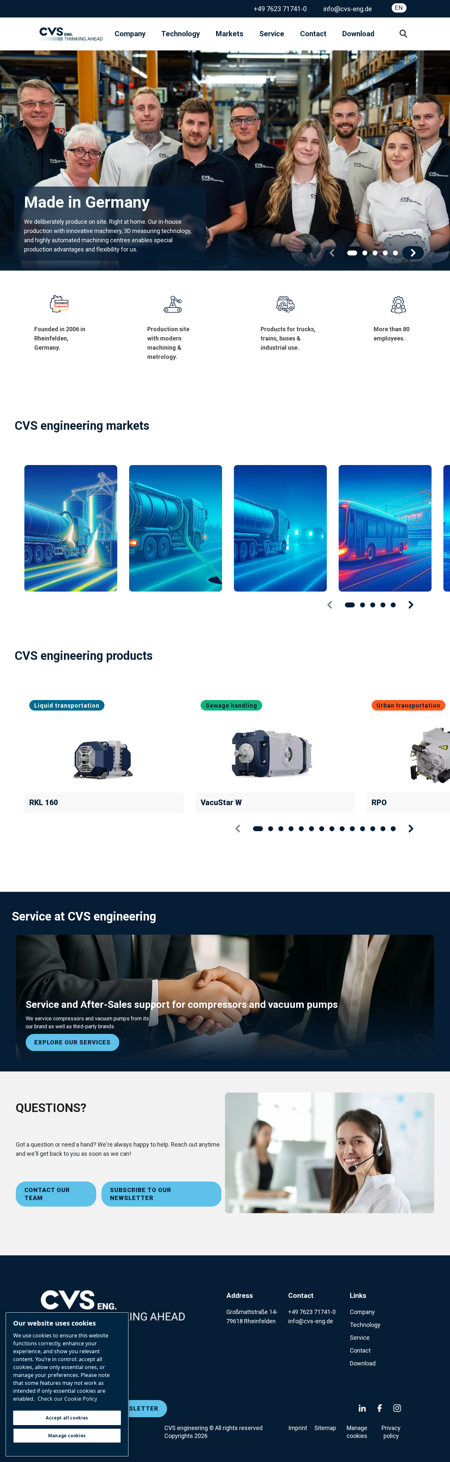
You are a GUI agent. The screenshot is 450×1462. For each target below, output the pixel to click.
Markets (229, 34)
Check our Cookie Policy (67, 1398)
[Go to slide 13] (382, 828)
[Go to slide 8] (331, 828)
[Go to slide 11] (362, 828)
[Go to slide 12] (372, 828)
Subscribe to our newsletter (140, 1193)
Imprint (298, 1427)
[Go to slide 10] (352, 828)
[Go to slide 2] (364, 252)
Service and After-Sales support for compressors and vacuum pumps (182, 1004)
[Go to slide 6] (311, 828)
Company (130, 34)
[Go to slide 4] (385, 252)
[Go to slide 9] (342, 828)
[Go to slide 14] (393, 828)
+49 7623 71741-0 (280, 9)
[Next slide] (413, 252)
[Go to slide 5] (395, 252)
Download (358, 34)
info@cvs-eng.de (347, 9)
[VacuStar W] (275, 753)
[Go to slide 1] (352, 252)
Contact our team (47, 1193)
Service (271, 34)
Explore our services (72, 1042)
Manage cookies (357, 1431)
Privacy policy (391, 1431)
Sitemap (325, 1427)
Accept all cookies (67, 1418)
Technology (180, 34)
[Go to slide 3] (375, 252)
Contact (313, 34)
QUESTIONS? (51, 1108)
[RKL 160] (104, 753)
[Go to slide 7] (321, 828)
